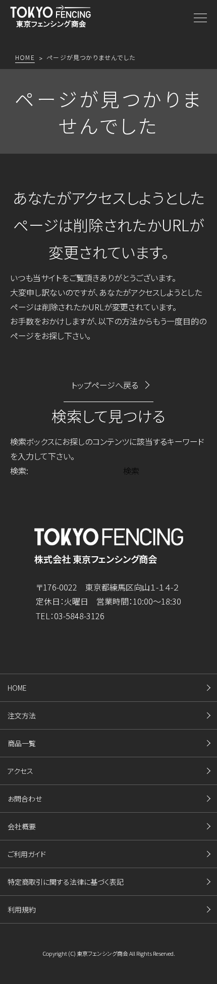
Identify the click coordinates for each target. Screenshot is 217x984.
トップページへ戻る (104, 385)
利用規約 (22, 909)
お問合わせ (25, 799)
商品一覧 (22, 743)
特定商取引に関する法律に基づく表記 (66, 882)
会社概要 (22, 826)
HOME (17, 688)
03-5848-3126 (79, 616)
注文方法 (22, 715)
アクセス (20, 771)
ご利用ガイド (27, 854)
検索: (19, 471)
